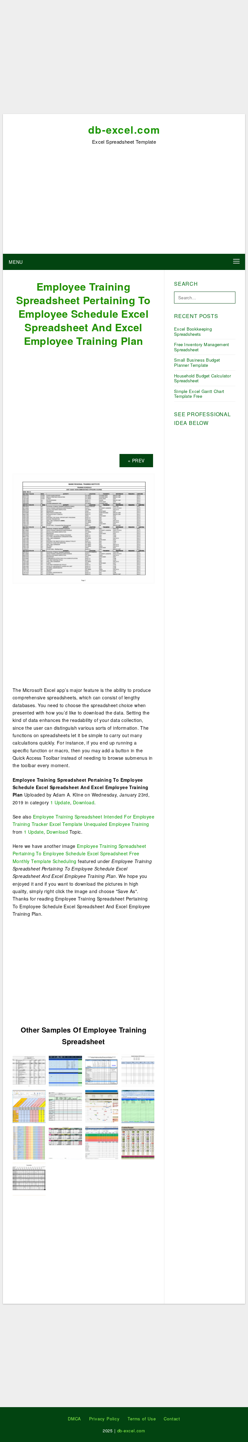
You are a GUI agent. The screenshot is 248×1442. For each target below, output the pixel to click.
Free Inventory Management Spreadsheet (201, 347)
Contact (172, 1419)
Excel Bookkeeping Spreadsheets (193, 331)
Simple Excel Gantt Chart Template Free (199, 393)
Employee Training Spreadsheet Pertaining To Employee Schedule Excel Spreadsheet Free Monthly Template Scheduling (79, 853)
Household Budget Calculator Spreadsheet (202, 378)
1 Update (60, 802)
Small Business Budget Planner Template (197, 362)
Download (83, 802)
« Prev (136, 460)
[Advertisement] (124, 59)
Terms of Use (142, 1419)
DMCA (74, 1419)
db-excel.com (124, 129)
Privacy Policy (104, 1419)
